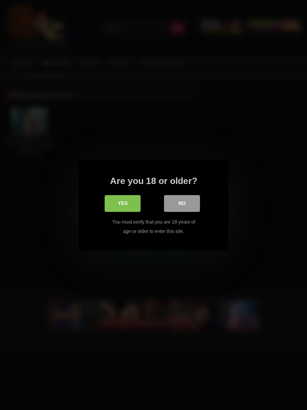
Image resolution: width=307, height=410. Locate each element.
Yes (123, 203)
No (182, 203)
